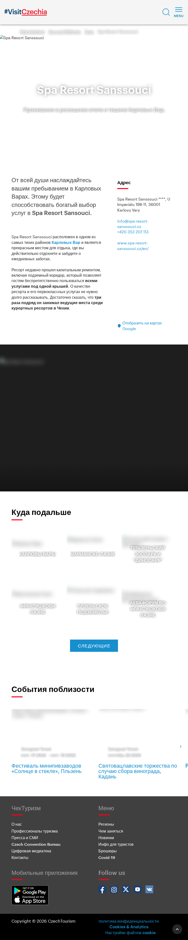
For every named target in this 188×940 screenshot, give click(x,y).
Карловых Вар (66, 242)
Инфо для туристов (116, 844)
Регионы (106, 824)
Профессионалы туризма (35, 831)
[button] (166, 12)
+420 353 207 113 (133, 231)
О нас (17, 824)
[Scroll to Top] (177, 929)
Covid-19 (106, 857)
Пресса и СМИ (25, 837)
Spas (89, 31)
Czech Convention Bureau (36, 844)
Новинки (106, 837)
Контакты (20, 857)
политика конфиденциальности (129, 920)
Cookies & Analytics (128, 926)
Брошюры (107, 850)
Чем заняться (32, 31)
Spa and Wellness (64, 31)
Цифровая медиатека (31, 850)
